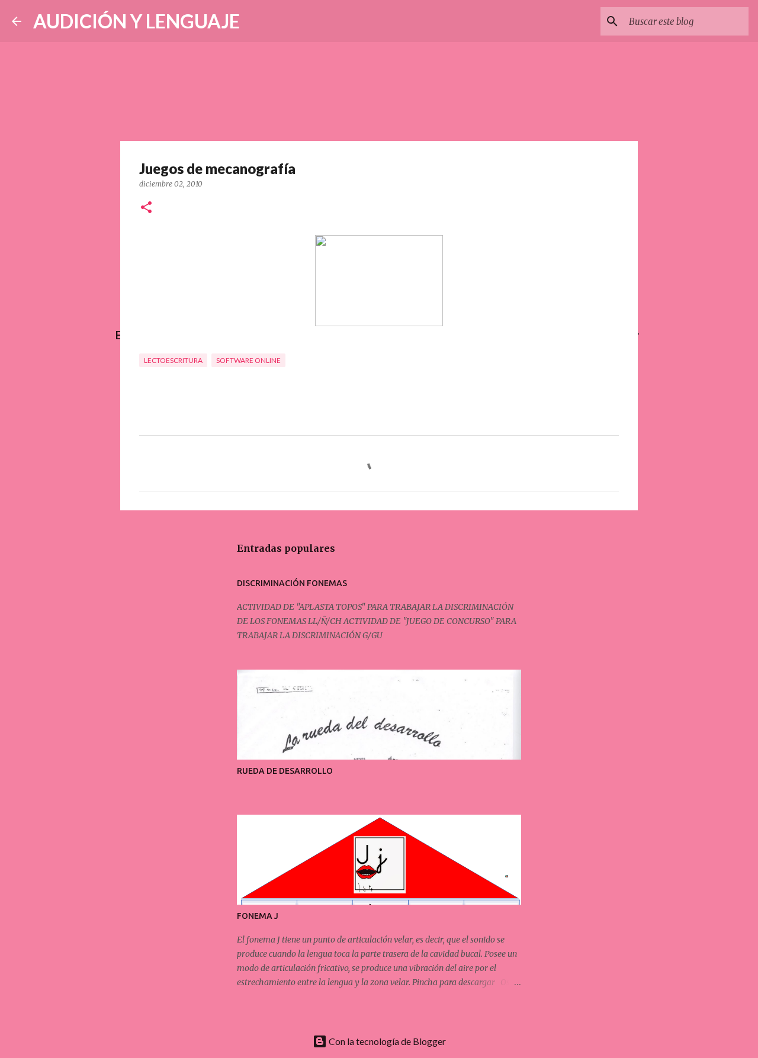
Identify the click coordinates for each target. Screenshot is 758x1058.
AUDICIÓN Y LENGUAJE (136, 21)
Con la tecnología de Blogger (386, 1041)
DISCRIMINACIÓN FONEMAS (292, 583)
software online (248, 360)
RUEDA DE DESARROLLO (285, 771)
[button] (146, 208)
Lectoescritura (173, 360)
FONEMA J (257, 916)
